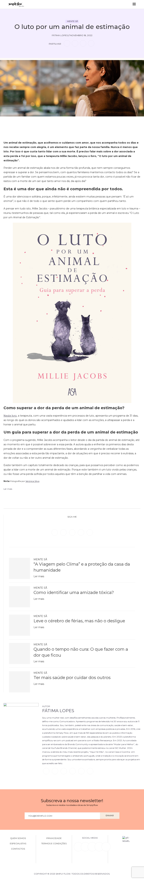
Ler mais (39, 576)
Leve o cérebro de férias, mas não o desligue (79, 620)
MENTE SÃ (72, 21)
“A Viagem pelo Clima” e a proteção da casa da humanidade (82, 567)
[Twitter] (63, 532)
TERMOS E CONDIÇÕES (54, 843)
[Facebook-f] (85, 846)
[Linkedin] (81, 532)
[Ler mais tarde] (66, 121)
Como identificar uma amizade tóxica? (74, 592)
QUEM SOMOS (18, 838)
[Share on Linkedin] (83, 43)
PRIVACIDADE (54, 838)
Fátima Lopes (58, 710)
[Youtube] (90, 532)
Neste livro (10, 415)
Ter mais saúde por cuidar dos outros (72, 677)
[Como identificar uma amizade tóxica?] (19, 596)
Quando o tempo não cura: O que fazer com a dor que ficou (81, 652)
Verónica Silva (32, 481)
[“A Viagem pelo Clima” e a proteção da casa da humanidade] (19, 568)
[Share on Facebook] (67, 43)
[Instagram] (72, 532)
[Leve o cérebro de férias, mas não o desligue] (19, 625)
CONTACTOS (18, 849)
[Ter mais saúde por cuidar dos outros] (19, 681)
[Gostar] (77, 121)
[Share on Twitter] (75, 43)
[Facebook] (55, 532)
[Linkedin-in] (78, 846)
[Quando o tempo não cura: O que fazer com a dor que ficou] (19, 653)
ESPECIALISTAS (18, 843)
